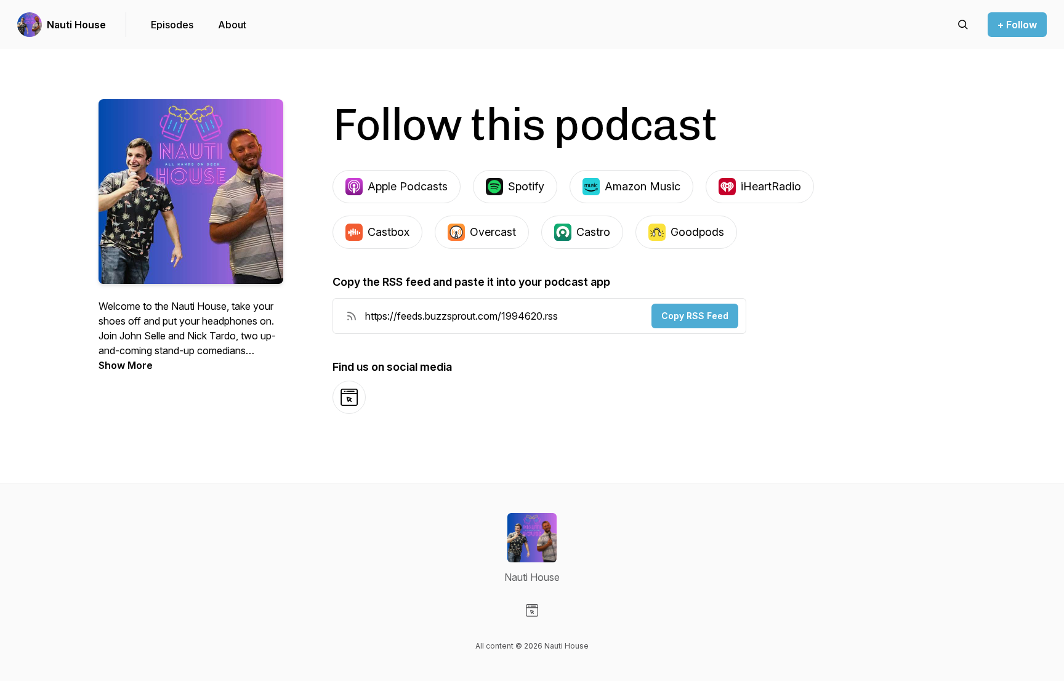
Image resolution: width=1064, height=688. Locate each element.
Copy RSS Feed (694, 315)
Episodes (172, 24)
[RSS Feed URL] (351, 316)
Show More (126, 365)
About (232, 24)
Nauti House (76, 24)
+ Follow (1017, 24)
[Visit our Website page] (532, 610)
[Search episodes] (963, 24)
